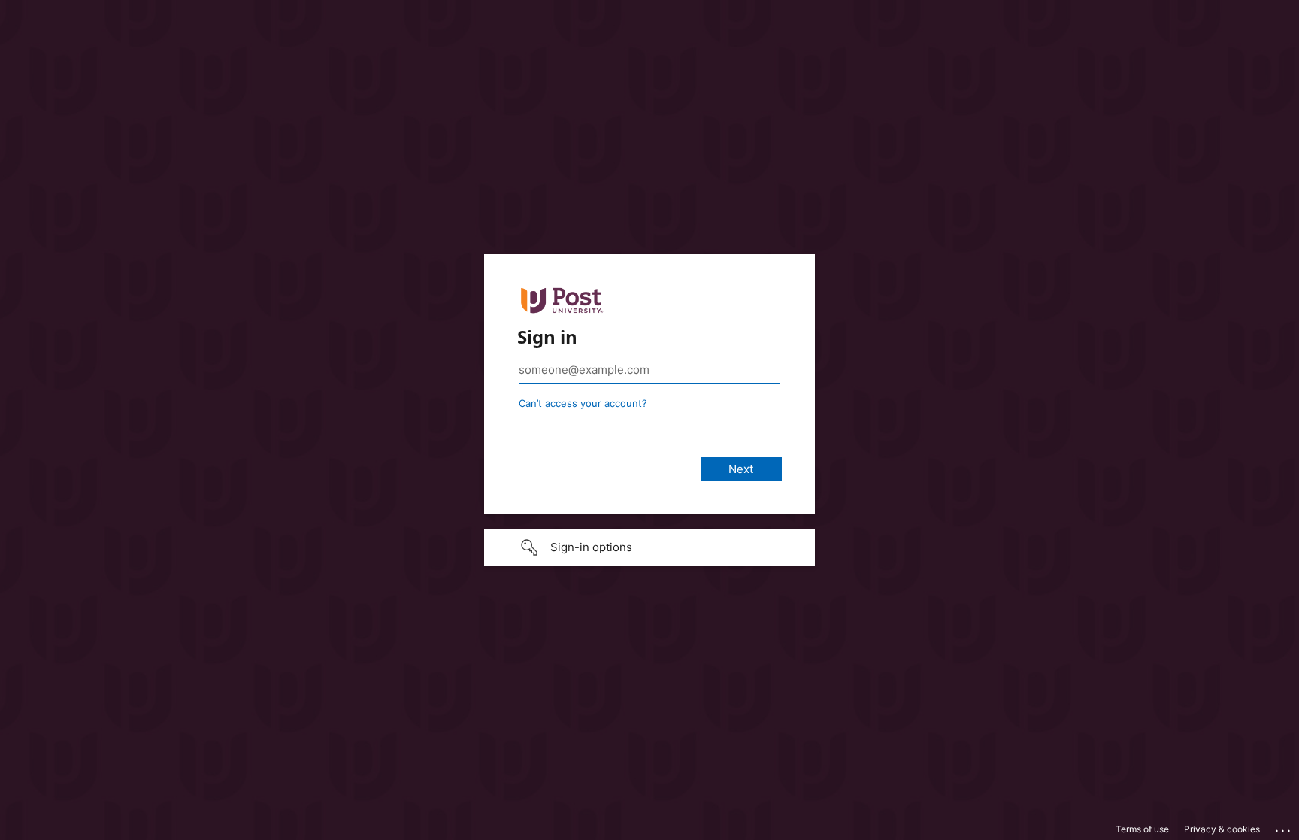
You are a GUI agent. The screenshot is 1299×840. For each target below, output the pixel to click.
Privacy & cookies (1222, 829)
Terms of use (1142, 829)
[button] (649, 547)
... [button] (1284, 827)
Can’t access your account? (583, 403)
